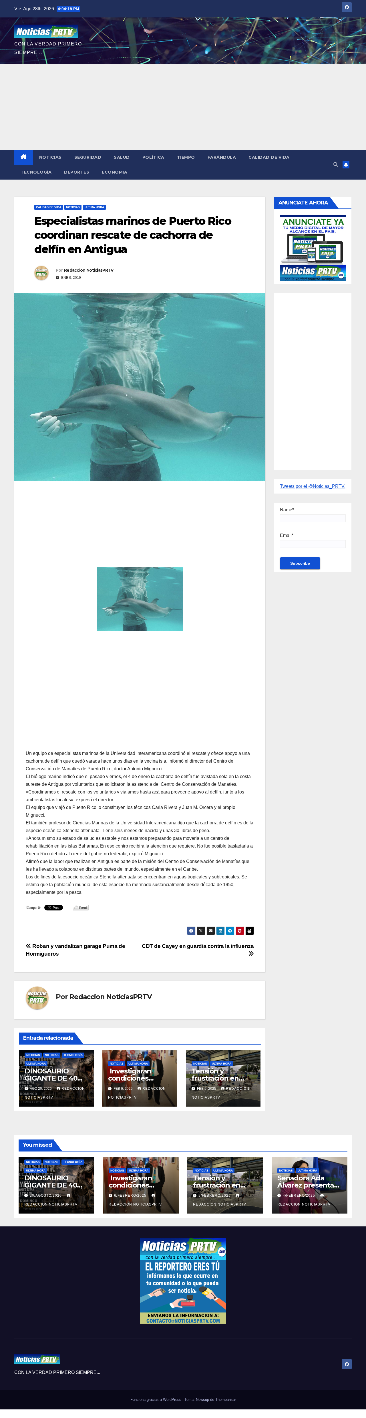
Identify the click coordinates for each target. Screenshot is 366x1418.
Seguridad (88, 157)
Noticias (50, 157)
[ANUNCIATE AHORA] (313, 247)
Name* (287, 509)
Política (153, 157)
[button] (335, 164)
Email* (286, 535)
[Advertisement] (183, 107)
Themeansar (225, 1399)
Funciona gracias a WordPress (156, 1399)
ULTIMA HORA (94, 207)
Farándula (222, 157)
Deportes (76, 172)
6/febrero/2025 (131, 1196)
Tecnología (36, 172)
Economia (114, 172)
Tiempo (186, 157)
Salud (122, 157)
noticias (33, 1055)
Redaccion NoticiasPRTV (89, 270)
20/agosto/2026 (46, 1196)
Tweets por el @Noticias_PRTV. (312, 486)
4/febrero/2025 (299, 1196)
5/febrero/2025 (215, 1196)
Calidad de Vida (269, 157)
